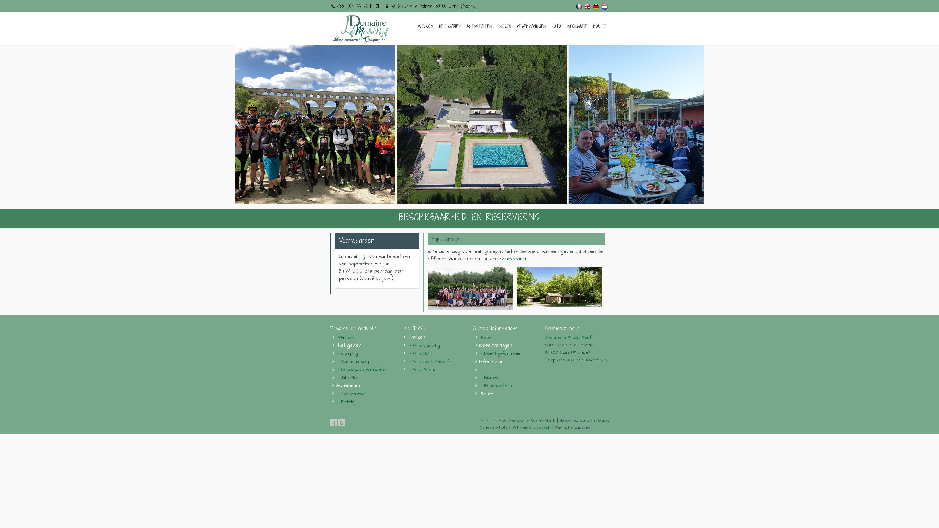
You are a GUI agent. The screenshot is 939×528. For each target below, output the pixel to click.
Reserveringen (531, 26)
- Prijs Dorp (421, 353)
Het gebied (450, 26)
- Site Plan (348, 377)
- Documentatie (496, 386)
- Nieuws (489, 377)
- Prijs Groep (423, 369)
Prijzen (504, 26)
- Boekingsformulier (501, 353)
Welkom (426, 26)
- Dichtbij (346, 402)
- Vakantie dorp (354, 361)
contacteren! (514, 258)
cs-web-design (594, 421)
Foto (556, 26)
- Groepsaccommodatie (362, 369)
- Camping (348, 353)
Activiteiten (479, 26)
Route (599, 26)
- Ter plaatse (351, 394)
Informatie (577, 26)
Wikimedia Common (532, 427)
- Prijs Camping (425, 345)
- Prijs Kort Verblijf (430, 361)
